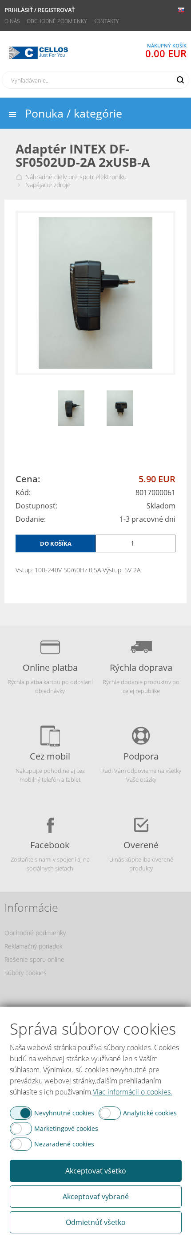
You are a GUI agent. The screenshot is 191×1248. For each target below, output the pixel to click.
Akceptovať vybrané (96, 1196)
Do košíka (56, 543)
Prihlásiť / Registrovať (39, 10)
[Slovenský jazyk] (181, 10)
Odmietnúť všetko (96, 1222)
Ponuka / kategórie (73, 113)
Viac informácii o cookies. (132, 1092)
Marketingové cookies (66, 1128)
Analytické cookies (150, 1113)
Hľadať (180, 79)
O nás (12, 21)
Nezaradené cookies (64, 1144)
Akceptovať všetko (95, 1171)
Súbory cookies (25, 972)
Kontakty (106, 21)
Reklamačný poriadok (33, 946)
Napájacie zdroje (48, 185)
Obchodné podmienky (57, 21)
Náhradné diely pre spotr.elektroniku (76, 177)
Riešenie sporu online (34, 959)
